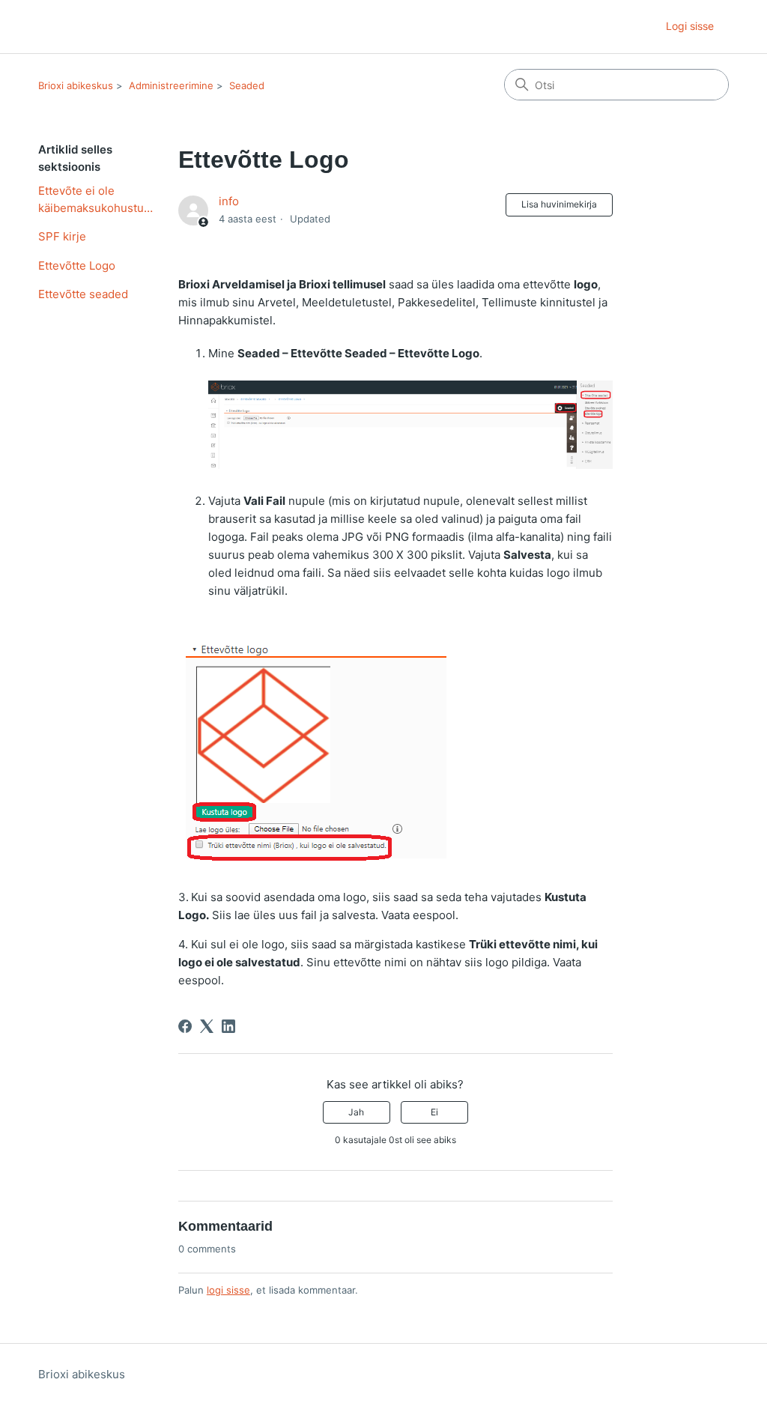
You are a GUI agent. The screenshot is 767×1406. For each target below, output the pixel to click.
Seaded (246, 85)
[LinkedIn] (228, 1026)
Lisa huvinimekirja (559, 204)
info (229, 201)
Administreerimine (171, 85)
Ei (434, 1112)
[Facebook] (185, 1026)
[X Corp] (206, 1026)
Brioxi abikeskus (75, 85)
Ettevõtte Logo (76, 265)
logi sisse (228, 1290)
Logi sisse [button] (690, 25)
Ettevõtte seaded (83, 294)
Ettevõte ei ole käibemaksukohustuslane (97, 199)
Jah (356, 1112)
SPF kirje (62, 236)
